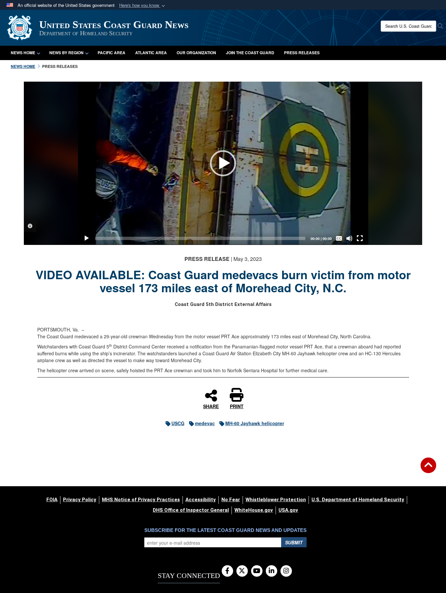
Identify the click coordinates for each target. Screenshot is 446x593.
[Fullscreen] (360, 238)
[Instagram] (286, 571)
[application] (223, 163)
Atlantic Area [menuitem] (151, 53)
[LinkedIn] (271, 571)
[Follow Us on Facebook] (227, 571)
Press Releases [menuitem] (302, 53)
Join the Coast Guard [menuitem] (250, 53)
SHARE (211, 406)
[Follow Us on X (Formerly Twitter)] (242, 571)
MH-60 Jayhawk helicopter (254, 423)
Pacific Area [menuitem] (111, 53)
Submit (294, 542)
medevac (205, 423)
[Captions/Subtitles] (339, 238)
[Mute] (349, 238)
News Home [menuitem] (23, 53)
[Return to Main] (428, 469)
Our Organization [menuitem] (196, 53)
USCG (177, 423)
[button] (142, 5)
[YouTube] (257, 571)
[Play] (86, 238)
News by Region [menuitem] (66, 53)
